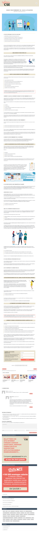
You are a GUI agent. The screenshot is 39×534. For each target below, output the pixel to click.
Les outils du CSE (5, 529)
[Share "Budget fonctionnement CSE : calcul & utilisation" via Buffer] (23, 365)
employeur (13, 514)
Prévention (20, 517)
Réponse (31, 393)
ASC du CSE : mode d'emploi (6, 418)
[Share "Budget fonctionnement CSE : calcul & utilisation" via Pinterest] (20, 365)
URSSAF (32, 519)
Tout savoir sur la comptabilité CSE (30, 380)
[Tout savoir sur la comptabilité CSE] (32, 376)
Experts (21, 514)
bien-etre (17, 511)
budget (21, 511)
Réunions (7, 519)
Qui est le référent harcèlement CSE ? (22, 380)
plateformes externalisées (8, 517)
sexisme (15, 519)
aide (4, 511)
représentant (28, 517)
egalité (8, 514)
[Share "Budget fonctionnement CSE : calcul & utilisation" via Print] (26, 365)
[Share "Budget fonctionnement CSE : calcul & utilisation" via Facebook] (16, 365)
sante (12, 519)
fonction (25, 514)
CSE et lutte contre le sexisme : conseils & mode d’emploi (10, 506)
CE (24, 511)
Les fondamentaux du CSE (20, 11)
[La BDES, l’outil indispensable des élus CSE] (15, 376)
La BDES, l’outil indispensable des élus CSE (15, 380)
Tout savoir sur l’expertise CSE (7, 504)
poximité (15, 517)
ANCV (6, 511)
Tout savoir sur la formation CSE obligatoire (9, 500)
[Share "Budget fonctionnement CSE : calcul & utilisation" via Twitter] (17, 365)
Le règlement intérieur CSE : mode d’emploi (6, 380)
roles (4, 519)
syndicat (24, 519)
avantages (13, 511)
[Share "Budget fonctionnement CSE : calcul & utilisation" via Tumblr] (19, 365)
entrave (17, 514)
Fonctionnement (31, 514)
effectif (4, 514)
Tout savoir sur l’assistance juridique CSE (8, 498)
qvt (24, 517)
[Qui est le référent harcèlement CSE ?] (24, 376)
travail (28, 519)
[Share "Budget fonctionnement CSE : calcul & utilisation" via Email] (25, 365)
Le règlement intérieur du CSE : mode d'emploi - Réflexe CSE (11, 416)
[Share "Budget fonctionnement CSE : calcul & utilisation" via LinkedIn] (22, 365)
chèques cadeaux (29, 511)
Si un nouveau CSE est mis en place (21, 66)
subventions (20, 519)
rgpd (33, 517)
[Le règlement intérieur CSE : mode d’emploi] (7, 376)
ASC (9, 511)
